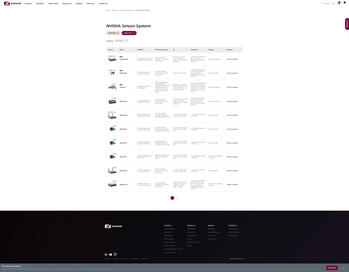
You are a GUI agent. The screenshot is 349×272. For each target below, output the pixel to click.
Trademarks (124, 258)
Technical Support (213, 232)
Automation (168, 232)
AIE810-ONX (123, 73)
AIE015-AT (123, 87)
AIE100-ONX (123, 170)
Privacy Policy (135, 258)
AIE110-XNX (123, 157)
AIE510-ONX (123, 101)
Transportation (168, 235)
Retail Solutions (169, 239)
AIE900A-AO (123, 184)
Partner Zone (212, 239)
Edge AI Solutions (169, 228)
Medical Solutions (169, 242)
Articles (189, 239)
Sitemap (107, 258)
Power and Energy (169, 245)
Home (108, 10)
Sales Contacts (233, 235)
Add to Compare (232, 59)
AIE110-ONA (123, 129)
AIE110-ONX (123, 143)
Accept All (332, 268)
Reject (343, 268)
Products (114, 10)
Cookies (144, 258)
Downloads (211, 228)
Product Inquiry (233, 228)
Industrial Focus (192, 235)
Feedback (115, 258)
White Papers (191, 228)
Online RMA (211, 235)
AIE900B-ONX (124, 59)
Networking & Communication (173, 249)
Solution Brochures (193, 242)
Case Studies (191, 232)
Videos (189, 245)
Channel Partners (234, 232)
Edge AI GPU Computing (126, 10)
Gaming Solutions (169, 252)
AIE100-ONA (123, 115)
